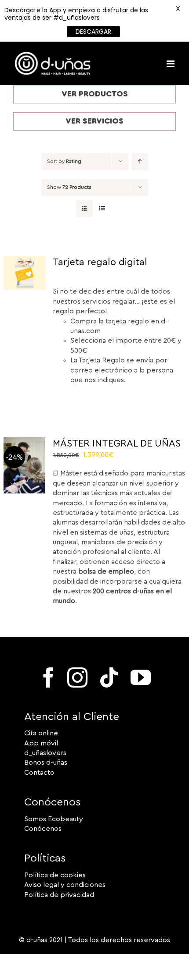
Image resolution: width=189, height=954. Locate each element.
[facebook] (48, 677)
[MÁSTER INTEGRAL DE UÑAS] (24, 442)
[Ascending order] (140, 161)
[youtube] (141, 677)
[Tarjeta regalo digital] (24, 260)
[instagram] (77, 677)
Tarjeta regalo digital (100, 262)
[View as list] (101, 208)
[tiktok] (109, 677)
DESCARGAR (93, 31)
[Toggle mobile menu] (171, 63)
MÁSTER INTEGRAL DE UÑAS (117, 443)
